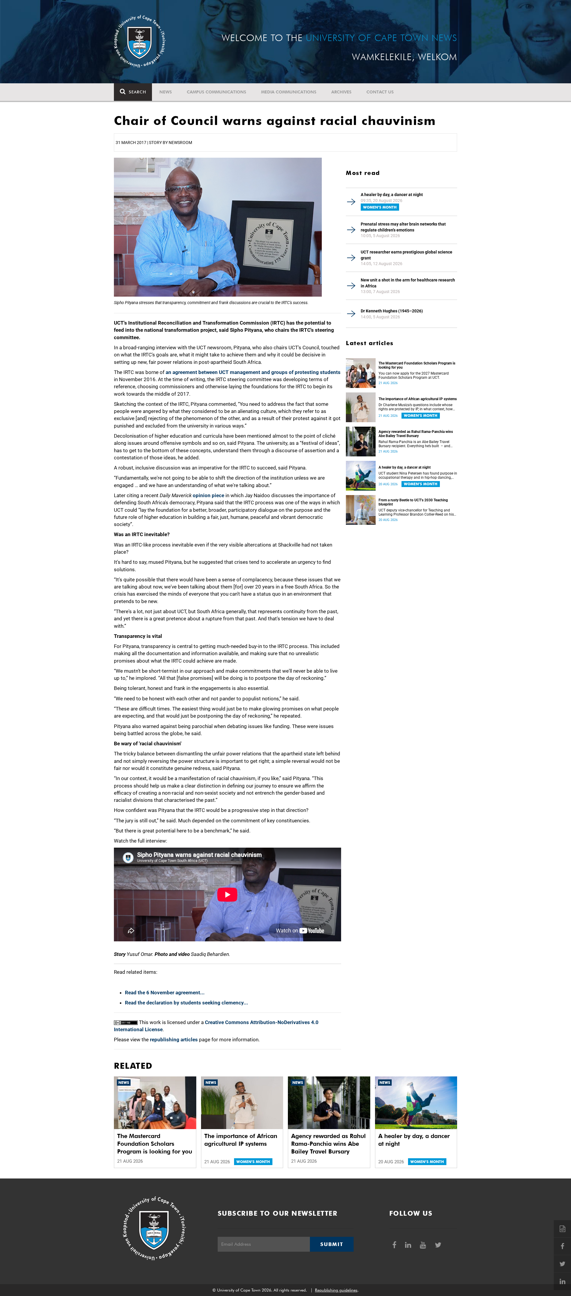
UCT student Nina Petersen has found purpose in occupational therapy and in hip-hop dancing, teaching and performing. (418, 475)
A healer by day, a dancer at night (392, 194)
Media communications (288, 92)
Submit (331, 1244)
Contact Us (380, 92)
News (165, 92)
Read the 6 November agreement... (165, 993)
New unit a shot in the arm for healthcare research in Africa (408, 283)
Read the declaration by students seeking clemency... (186, 1003)
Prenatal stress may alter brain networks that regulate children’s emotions (403, 227)
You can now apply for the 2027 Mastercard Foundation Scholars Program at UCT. (414, 375)
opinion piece (208, 495)
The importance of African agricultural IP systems (418, 399)
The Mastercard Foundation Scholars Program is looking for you (417, 365)
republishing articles (174, 1040)
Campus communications (216, 92)
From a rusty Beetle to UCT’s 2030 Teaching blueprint (413, 502)
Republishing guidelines (336, 1290)
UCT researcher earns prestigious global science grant (406, 255)
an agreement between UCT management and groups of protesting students (253, 372)
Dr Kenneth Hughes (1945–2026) (392, 311)
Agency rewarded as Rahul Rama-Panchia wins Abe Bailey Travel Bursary (416, 434)
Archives (341, 92)
